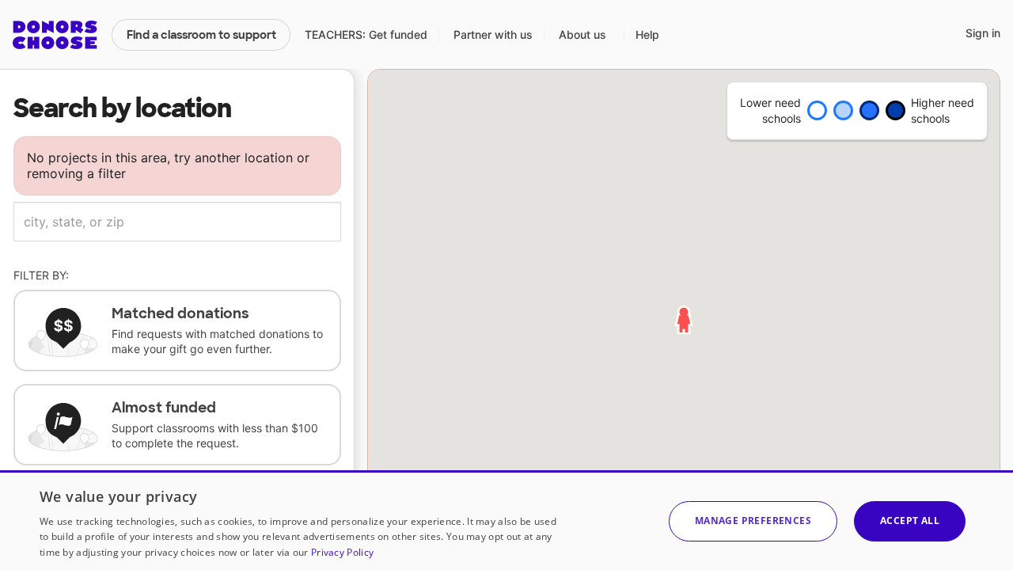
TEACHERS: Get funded (366, 34)
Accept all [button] (909, 520)
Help (647, 34)
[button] (753, 521)
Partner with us (493, 34)
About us (582, 34)
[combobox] (177, 221)
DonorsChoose (55, 35)
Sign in (983, 33)
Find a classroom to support (201, 35)
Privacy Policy (342, 552)
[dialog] (506, 520)
